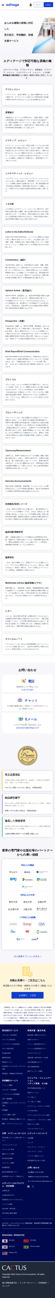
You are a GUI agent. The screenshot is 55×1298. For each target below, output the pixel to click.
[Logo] (12, 5)
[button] (31, 4)
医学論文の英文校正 (11, 75)
